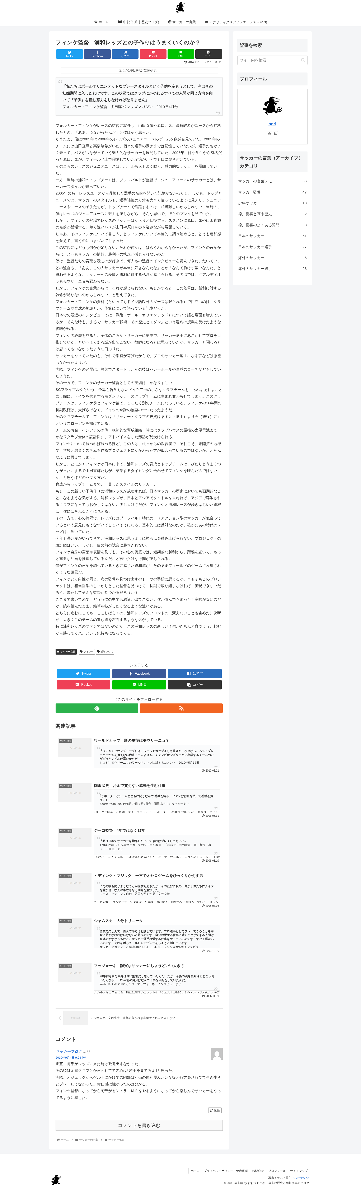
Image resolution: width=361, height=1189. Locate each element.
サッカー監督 (67, 651)
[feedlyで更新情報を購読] (97, 708)
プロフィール (277, 1170)
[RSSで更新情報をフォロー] (181, 708)
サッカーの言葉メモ (272, 181)
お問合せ (258, 1170)
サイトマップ (299, 1170)
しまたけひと (301, 1177)
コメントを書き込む (139, 1125)
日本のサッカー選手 (272, 247)
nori (272, 124)
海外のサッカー (272, 258)
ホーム (195, 1170)
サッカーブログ (69, 1051)
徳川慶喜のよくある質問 (272, 225)
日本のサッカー (272, 236)
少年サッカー (272, 203)
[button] (303, 60)
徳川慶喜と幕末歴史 (272, 214)
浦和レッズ (106, 651)
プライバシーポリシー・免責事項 (226, 1170)
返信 (216, 1110)
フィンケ (89, 651)
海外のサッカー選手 (272, 269)
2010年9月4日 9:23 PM (71, 1057)
